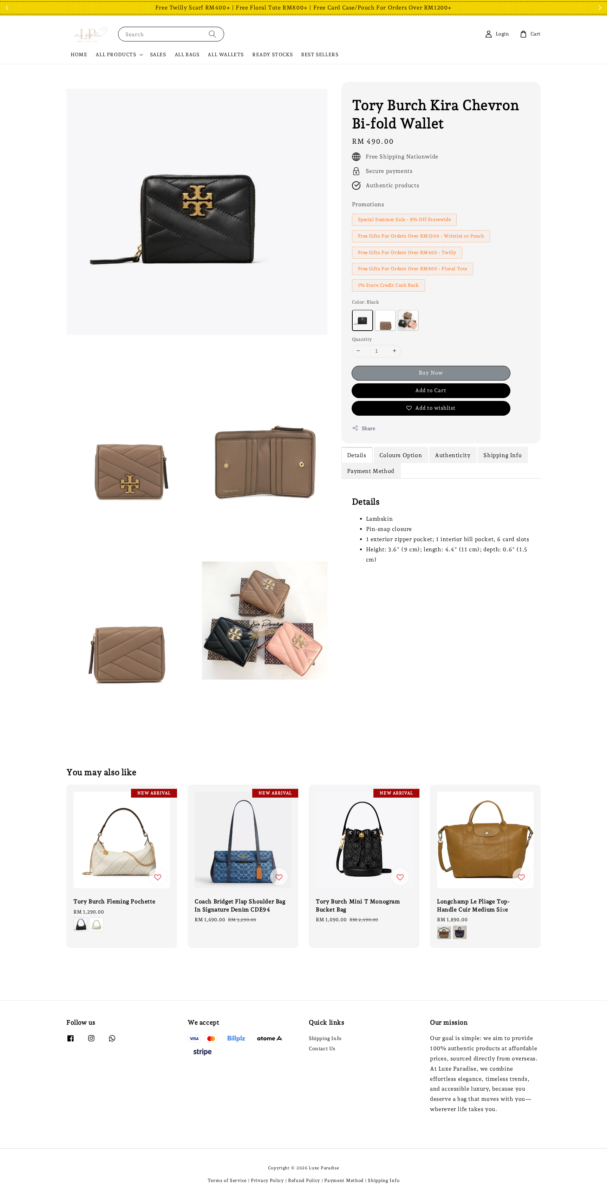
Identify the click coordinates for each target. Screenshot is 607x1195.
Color (365, 301)
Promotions (368, 204)
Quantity (362, 339)
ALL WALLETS (226, 54)
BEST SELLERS (319, 54)
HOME (79, 54)
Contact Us (322, 1048)
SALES (158, 54)
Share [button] (369, 428)
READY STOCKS (272, 54)
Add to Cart (430, 390)
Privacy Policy (267, 1180)
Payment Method (344, 1180)
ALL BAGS (187, 54)
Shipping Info (325, 1038)
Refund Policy (304, 1180)
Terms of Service (227, 1180)
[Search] (212, 34)
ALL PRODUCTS (116, 54)
